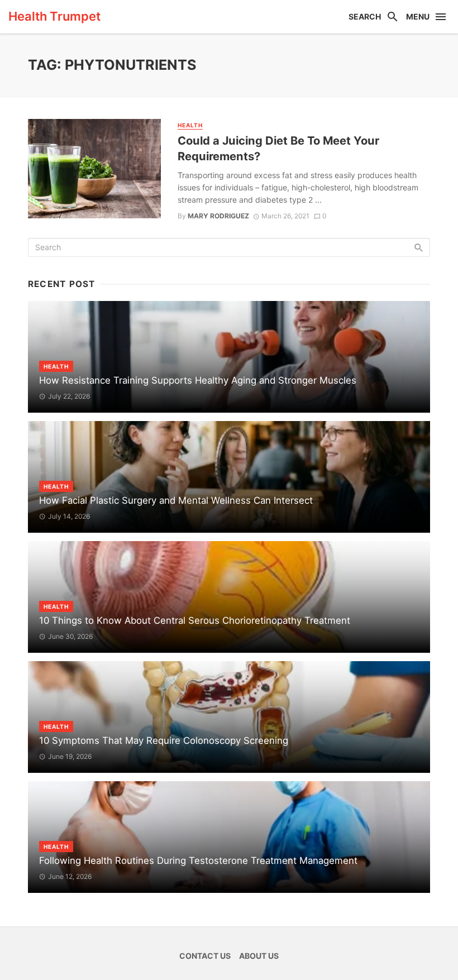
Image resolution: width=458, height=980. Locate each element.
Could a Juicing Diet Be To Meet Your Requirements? (278, 148)
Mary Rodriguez (218, 216)
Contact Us (205, 955)
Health (190, 125)
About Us (259, 955)
